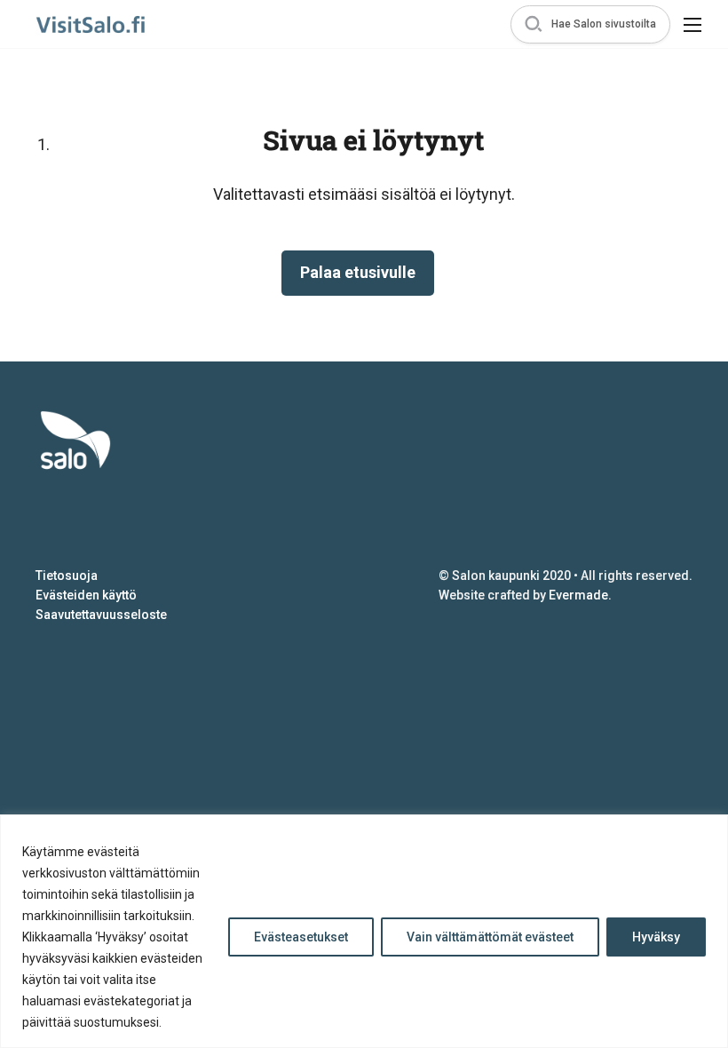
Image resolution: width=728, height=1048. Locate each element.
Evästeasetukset (301, 937)
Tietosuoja (67, 575)
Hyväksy (656, 937)
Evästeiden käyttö (86, 595)
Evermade (578, 595)
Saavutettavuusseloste (101, 614)
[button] (590, 24)
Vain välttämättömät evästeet (490, 937)
